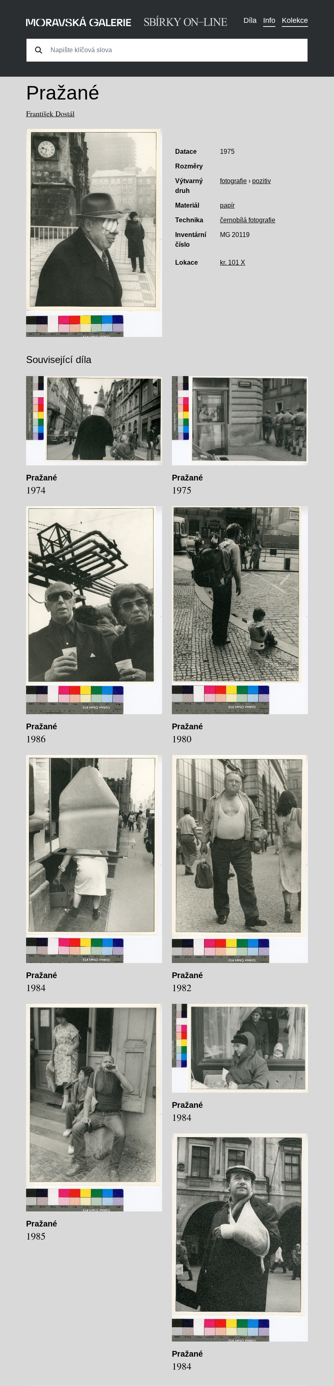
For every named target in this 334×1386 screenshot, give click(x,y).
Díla (250, 20)
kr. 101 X (232, 262)
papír (227, 205)
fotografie (233, 180)
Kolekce (295, 20)
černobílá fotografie (247, 220)
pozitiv (261, 180)
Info (269, 20)
